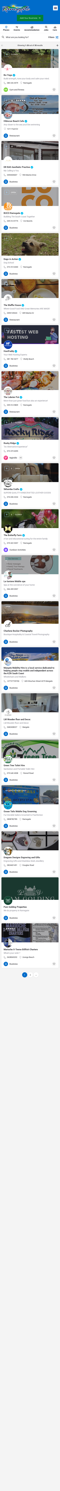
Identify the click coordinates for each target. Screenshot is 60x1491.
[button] (55, 8)
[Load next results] (57, 45)
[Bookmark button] (54, 89)
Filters (51, 37)
